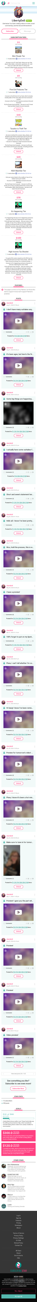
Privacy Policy (18, 1236)
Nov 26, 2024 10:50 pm (13, 748)
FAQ (18, 1258)
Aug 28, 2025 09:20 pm (13, 490)
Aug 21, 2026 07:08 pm (13, 305)
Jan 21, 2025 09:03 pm (13, 703)
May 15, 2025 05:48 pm (13, 543)
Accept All (18, 1296)
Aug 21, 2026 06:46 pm (13, 350)
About (19, 1228)
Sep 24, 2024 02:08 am (13, 838)
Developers (18, 1225)
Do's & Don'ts (18, 1255)
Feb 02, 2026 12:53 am (13, 394)
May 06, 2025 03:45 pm (13, 587)
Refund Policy (18, 1243)
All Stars (18, 1251)
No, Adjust (18, 1291)
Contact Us (18, 1245)
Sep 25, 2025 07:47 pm (13, 445)
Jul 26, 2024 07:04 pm (12, 1031)
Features (18, 1220)
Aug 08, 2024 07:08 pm (13, 986)
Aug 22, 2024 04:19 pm (13, 941)
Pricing (18, 1223)
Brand (18, 1253)
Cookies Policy (22, 1286)
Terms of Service (18, 1233)
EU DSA (18, 1240)
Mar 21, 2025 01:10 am (13, 632)
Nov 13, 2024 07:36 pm (13, 793)
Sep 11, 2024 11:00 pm (13, 896)
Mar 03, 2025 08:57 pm (13, 659)
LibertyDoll (10, 303)
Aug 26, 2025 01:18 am (13, 516)
